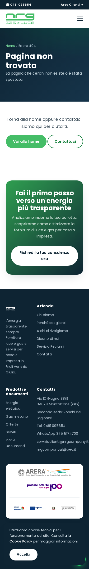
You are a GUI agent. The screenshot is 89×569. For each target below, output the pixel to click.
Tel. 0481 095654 (51, 425)
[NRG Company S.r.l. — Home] (20, 18)
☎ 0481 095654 (18, 5)
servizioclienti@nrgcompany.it (63, 441)
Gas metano (17, 416)
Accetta (23, 554)
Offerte (12, 424)
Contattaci (65, 141)
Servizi (11, 432)
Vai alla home (26, 141)
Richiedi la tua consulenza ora (44, 255)
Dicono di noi (48, 338)
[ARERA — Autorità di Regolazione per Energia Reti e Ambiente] (44, 472)
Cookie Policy (20, 541)
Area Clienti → (72, 5)
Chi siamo (45, 315)
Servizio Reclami (50, 346)
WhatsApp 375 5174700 (57, 433)
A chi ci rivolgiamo (52, 330)
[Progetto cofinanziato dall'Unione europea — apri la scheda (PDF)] (44, 507)
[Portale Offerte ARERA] (45, 487)
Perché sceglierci (51, 322)
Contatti (44, 354)
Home (10, 46)
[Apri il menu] (80, 19)
